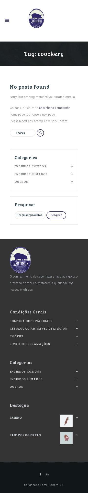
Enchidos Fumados (31, 174)
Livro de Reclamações (30, 344)
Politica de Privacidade (31, 321)
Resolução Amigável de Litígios (38, 328)
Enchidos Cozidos (30, 166)
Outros (21, 181)
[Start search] (40, 133)
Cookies (17, 336)
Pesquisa (56, 215)
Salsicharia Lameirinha (55, 108)
